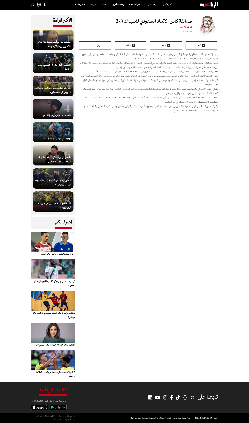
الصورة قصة (80, 4)
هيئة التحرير (176, 418)
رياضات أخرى (118, 4)
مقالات (104, 4)
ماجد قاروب (186, 27)
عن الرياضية (186, 418)
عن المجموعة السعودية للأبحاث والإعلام (144, 418)
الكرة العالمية (134, 4)
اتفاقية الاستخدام (165, 418)
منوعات (93, 4)
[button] (39, 4)
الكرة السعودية (152, 4)
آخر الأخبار (167, 4)
